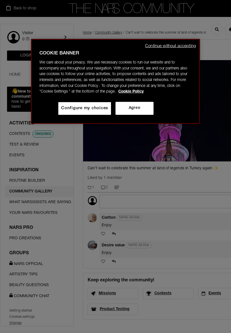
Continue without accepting (170, 46)
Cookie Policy (131, 92)
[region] (115, 81)
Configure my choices (84, 108)
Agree (134, 108)
